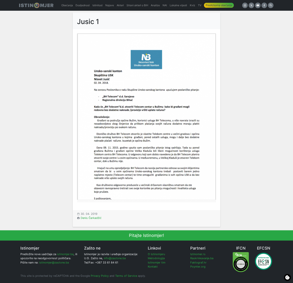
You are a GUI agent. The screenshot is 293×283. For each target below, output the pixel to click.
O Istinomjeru (156, 254)
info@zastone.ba (115, 258)
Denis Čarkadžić (91, 218)
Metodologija (156, 258)
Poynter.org (197, 266)
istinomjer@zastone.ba (54, 262)
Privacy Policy (100, 275)
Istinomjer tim (156, 262)
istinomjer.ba (65, 254)
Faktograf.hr (198, 262)
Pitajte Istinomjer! (146, 235)
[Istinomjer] (36, 5)
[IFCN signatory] (241, 261)
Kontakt (153, 266)
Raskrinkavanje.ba (201, 258)
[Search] (270, 5)
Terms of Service (126, 275)
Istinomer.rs (197, 254)
